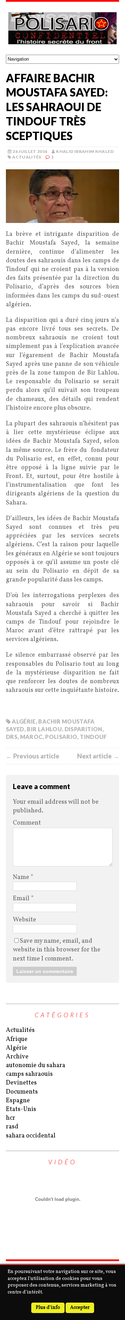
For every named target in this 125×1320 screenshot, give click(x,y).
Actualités (26, 157)
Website (24, 920)
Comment (27, 823)
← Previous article (32, 756)
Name (22, 877)
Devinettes (21, 1083)
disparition (83, 729)
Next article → (98, 756)
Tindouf (93, 736)
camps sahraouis (29, 1074)
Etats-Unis (21, 1109)
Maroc (31, 736)
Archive (17, 1056)
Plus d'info (48, 1307)
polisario (61, 736)
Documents (22, 1092)
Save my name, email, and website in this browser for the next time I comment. (56, 950)
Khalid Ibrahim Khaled (85, 151)
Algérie (24, 721)
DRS (11, 736)
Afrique (16, 1039)
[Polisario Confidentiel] (62, 28)
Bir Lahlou (44, 729)
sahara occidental (31, 1136)
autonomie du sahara (35, 1065)
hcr (10, 1118)
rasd (12, 1126)
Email (22, 898)
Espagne (18, 1100)
